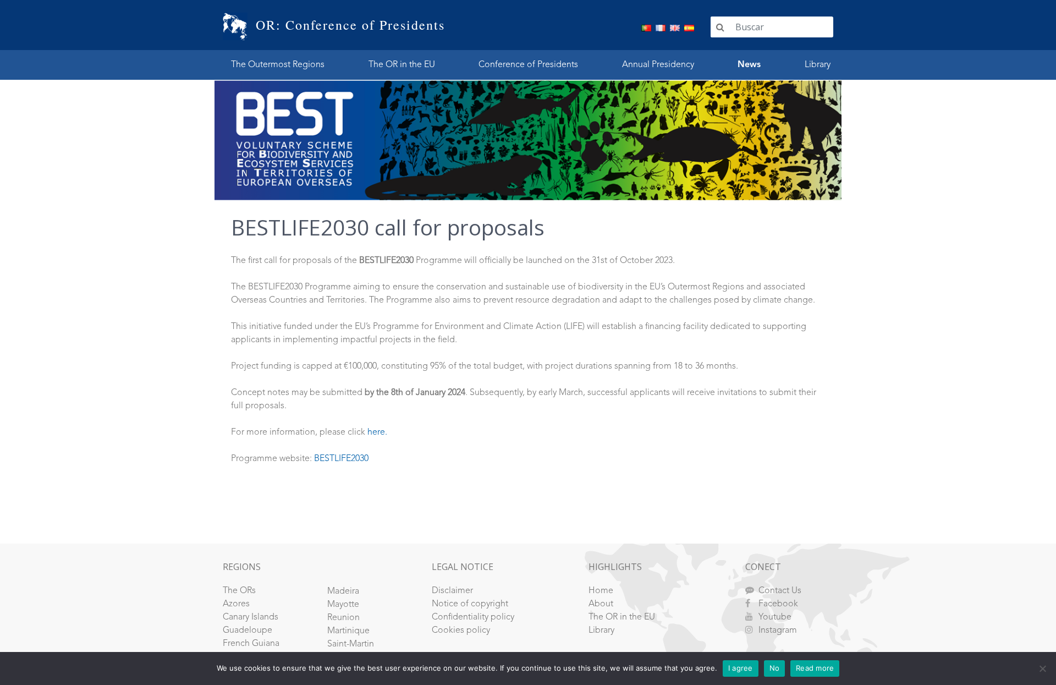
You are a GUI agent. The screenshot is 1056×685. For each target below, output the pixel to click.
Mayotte (343, 604)
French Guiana (251, 643)
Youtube (774, 617)
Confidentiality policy (473, 617)
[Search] (720, 27)
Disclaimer (452, 591)
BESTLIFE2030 (341, 458)
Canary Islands (250, 617)
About (600, 604)
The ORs (239, 591)
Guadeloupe (247, 630)
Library (818, 65)
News (749, 65)
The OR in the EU (402, 65)
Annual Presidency (658, 65)
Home (600, 591)
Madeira (343, 591)
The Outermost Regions (277, 65)
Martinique (348, 631)
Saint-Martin (350, 644)
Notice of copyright (470, 604)
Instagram (777, 630)
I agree (740, 668)
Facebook (778, 604)
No (774, 668)
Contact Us (779, 591)
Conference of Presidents (528, 65)
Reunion (343, 617)
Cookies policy (461, 630)
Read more (815, 668)
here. (377, 432)
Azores (236, 604)
